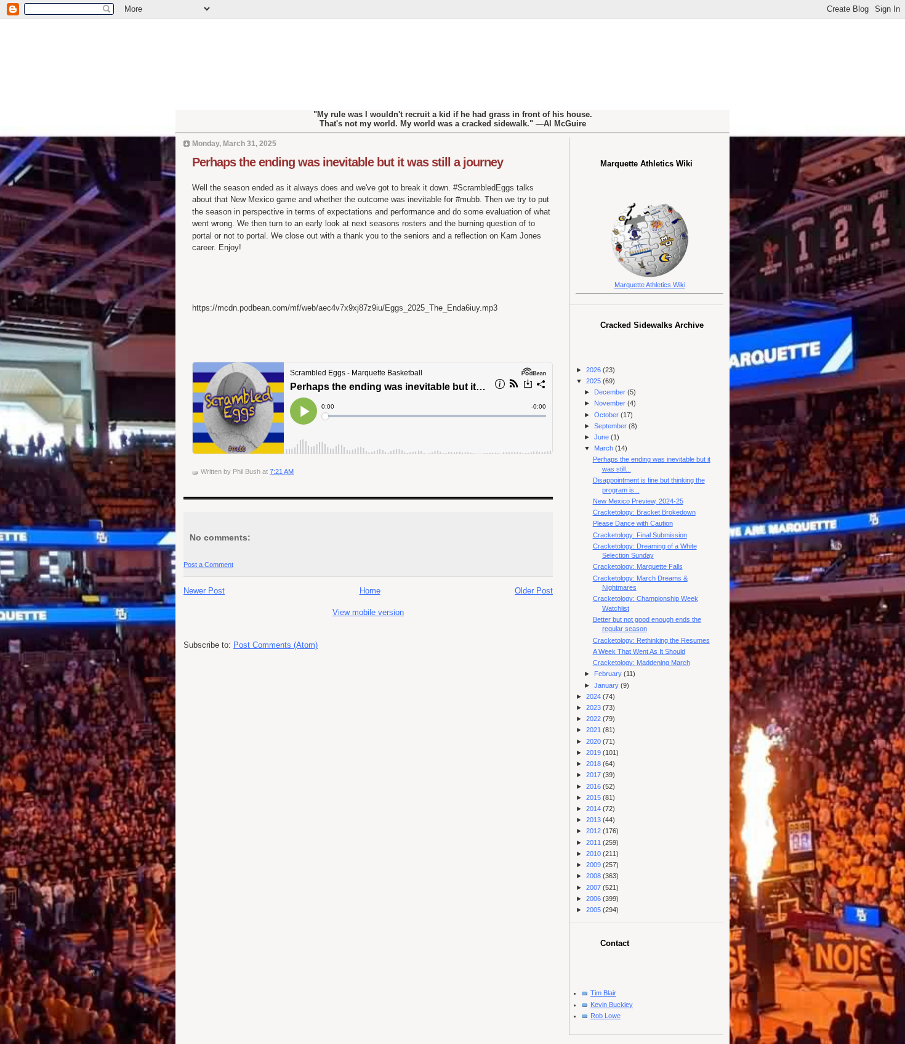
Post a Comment (208, 564)
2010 (594, 853)
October (607, 414)
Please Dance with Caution (633, 523)
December (610, 392)
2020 (594, 741)
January (607, 685)
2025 (594, 381)
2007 (594, 887)
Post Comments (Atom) (275, 645)
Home (370, 590)
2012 (594, 830)
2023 (594, 707)
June (602, 437)
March (604, 448)
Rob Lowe (605, 1015)
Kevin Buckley (611, 1004)
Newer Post (204, 590)
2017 (594, 774)
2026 (594, 369)
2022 (594, 718)
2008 (594, 875)
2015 (594, 797)
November (610, 403)
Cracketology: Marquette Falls (638, 566)
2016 (594, 786)
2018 (594, 763)
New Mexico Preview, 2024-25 (638, 501)
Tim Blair (603, 993)
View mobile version (368, 612)
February (609, 673)
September (611, 426)
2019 (594, 752)
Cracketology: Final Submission (640, 535)
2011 (594, 842)
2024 (594, 696)
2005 (594, 909)
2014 (594, 808)
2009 (594, 864)
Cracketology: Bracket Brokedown (644, 512)
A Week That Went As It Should (639, 651)
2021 (594, 729)
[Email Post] (296, 471)
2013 (594, 819)
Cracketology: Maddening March (641, 662)
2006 (594, 898)
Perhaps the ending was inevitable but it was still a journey (347, 162)
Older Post (534, 590)
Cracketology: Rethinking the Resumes (651, 640)
